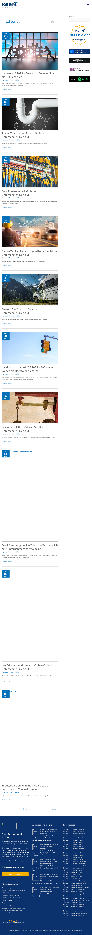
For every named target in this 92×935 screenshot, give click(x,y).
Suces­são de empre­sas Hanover (73, 859)
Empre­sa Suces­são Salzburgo (72, 902)
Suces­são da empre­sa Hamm (72, 857)
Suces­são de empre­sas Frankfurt (74, 846)
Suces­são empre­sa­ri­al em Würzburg (75, 913)
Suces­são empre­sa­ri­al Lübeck (73, 876)
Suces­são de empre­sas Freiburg (73, 848)
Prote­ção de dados (14, 930)
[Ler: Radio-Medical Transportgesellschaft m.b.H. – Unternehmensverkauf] (30, 231)
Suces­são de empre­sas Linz (72, 874)
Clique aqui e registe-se (15, 874)
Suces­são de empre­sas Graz (72, 851)
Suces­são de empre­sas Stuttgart (73, 904)
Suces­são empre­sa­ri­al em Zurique (74, 915)
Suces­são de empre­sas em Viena (74, 909)
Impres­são (25, 930)
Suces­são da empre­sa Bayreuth (73, 831)
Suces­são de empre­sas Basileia (73, 829)
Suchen (71, 16)
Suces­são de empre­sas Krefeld (73, 870)
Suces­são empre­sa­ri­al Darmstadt (74, 838)
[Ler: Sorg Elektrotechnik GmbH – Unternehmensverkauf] (30, 171)
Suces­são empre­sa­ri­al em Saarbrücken (76, 900)
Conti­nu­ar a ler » (7, 90)
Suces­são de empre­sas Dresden (73, 840)
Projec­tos (5, 140)
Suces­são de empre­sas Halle (72, 853)
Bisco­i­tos (67, 930)
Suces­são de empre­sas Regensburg (74, 894)
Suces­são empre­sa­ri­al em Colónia (74, 868)
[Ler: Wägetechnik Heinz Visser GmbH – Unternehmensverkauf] (30, 407)
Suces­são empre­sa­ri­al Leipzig (73, 872)
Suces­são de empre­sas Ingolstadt (74, 863)
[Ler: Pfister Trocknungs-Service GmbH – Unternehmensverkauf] (30, 113)
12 (30, 809)
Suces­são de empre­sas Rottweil (73, 898)
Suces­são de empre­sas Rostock (73, 896)
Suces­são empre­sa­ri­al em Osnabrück (75, 889)
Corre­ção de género (77, 930)
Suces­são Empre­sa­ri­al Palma (72, 891)
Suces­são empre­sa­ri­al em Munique (74, 883)
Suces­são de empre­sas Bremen (73, 836)
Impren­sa (5, 80)
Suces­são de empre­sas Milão (72, 878)
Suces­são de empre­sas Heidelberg (74, 861)
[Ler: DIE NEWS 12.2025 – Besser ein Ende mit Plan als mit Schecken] (30, 50)
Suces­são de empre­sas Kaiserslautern (75, 866)
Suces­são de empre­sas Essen (72, 844)
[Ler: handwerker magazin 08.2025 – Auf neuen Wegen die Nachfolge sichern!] (30, 347)
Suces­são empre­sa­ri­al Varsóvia (73, 906)
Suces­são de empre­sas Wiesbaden (74, 911)
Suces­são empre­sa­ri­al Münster (73, 885)
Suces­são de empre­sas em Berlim (74, 833)
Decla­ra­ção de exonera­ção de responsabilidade (44, 930)
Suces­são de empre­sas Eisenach (73, 842)
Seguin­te (54, 809)
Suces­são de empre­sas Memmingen (75, 881)
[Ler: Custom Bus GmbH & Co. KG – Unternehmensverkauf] (30, 289)
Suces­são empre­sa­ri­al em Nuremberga (76, 887)
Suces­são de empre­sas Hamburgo (74, 855)
